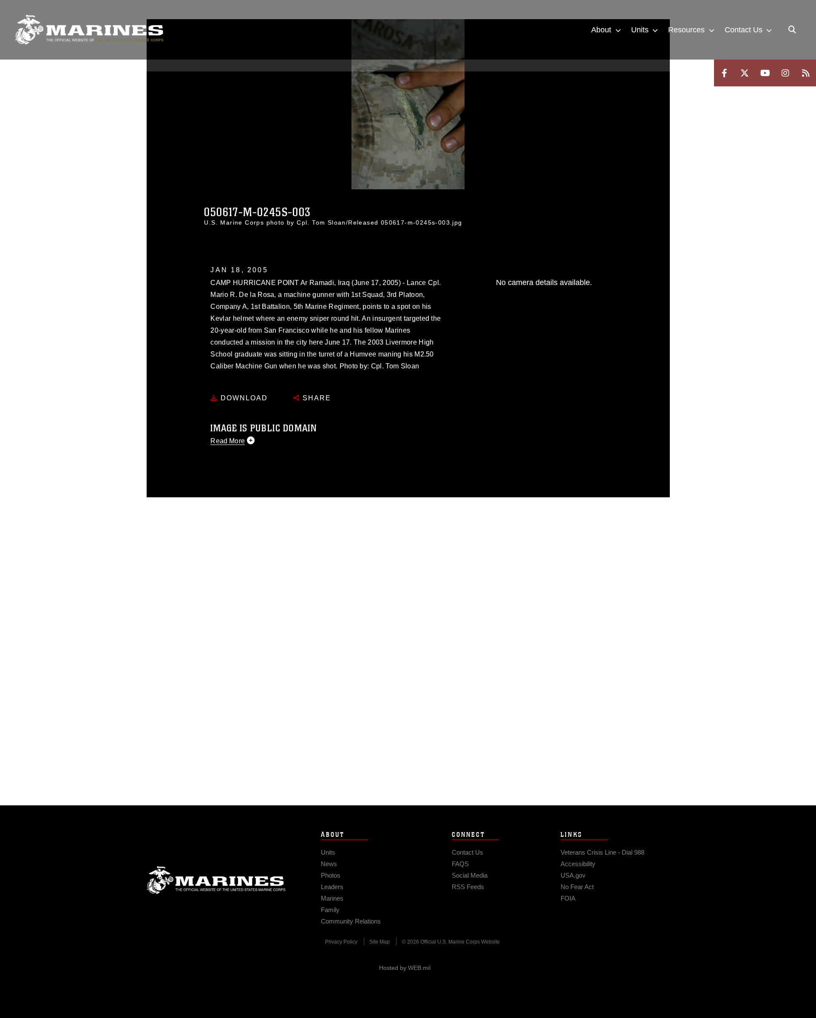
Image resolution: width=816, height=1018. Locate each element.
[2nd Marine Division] (89, 30)
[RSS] (806, 73)
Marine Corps (216, 880)
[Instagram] (785, 73)
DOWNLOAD (243, 398)
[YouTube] (765, 73)
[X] (744, 73)
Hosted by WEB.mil (405, 967)
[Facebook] (724, 73)
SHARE (315, 398)
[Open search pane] (792, 30)
